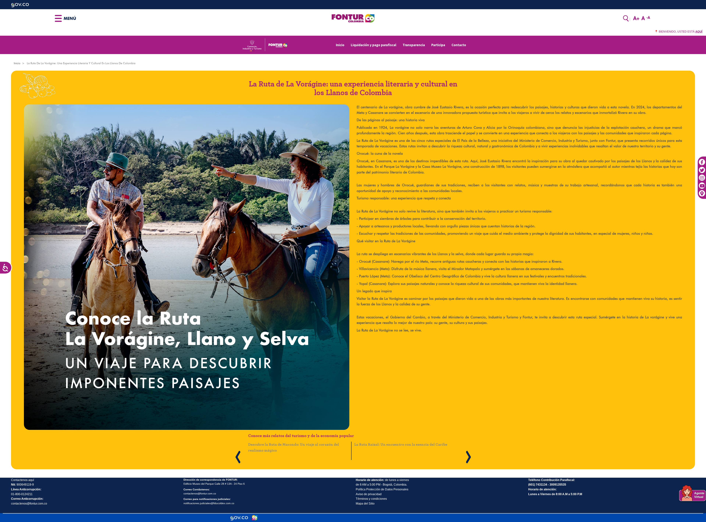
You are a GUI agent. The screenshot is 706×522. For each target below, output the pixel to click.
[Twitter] (702, 168)
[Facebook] (702, 160)
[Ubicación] (702, 191)
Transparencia (414, 45)
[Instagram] (702, 176)
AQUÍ (698, 31)
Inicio (340, 45)
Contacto (459, 45)
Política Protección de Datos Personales (382, 489)
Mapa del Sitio (365, 503)
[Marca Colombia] (255, 518)
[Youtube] (702, 184)
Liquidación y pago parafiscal (373, 45)
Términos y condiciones (371, 498)
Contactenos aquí (22, 480)
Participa (438, 45)
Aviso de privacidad (368, 494)
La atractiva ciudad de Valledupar (383, 444)
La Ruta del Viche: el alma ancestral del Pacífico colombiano (299, 444)
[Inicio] (353, 18)
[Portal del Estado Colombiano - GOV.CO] (239, 518)
